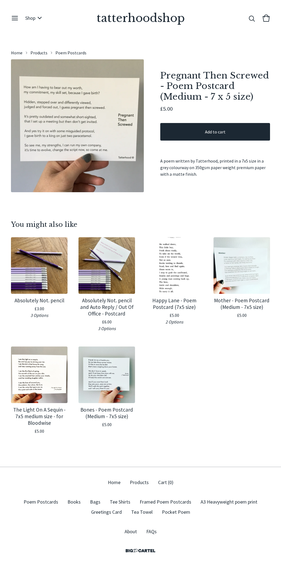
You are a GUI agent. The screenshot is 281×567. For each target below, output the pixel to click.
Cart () (165, 482)
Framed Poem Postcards (165, 502)
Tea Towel (142, 512)
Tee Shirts (120, 502)
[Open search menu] (252, 18)
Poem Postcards (70, 52)
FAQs (151, 531)
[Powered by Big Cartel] (140, 551)
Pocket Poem (176, 512)
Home (17, 52)
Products (38, 52)
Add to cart (215, 132)
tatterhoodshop (141, 18)
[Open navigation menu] (15, 18)
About (131, 531)
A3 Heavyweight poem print (229, 502)
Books (74, 502)
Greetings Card (106, 512)
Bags (95, 502)
